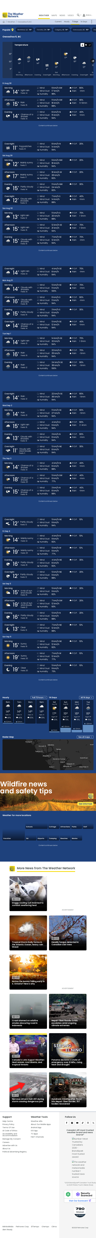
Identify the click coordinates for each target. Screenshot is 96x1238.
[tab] (82, 45)
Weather (11, 22)
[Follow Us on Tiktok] (82, 1123)
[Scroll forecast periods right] (93, 61)
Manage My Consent (11, 1139)
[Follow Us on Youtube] (77, 1123)
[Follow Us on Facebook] (66, 1123)
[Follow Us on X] (93, 1123)
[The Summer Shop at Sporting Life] (88, 834)
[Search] (78, 15)
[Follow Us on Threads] (88, 1123)
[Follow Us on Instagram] (72, 1123)
